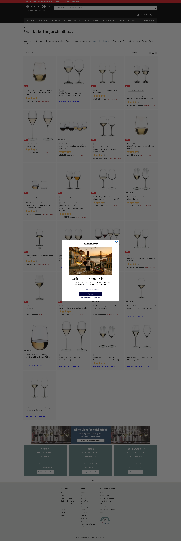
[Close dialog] (116, 242)
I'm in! (90, 294)
